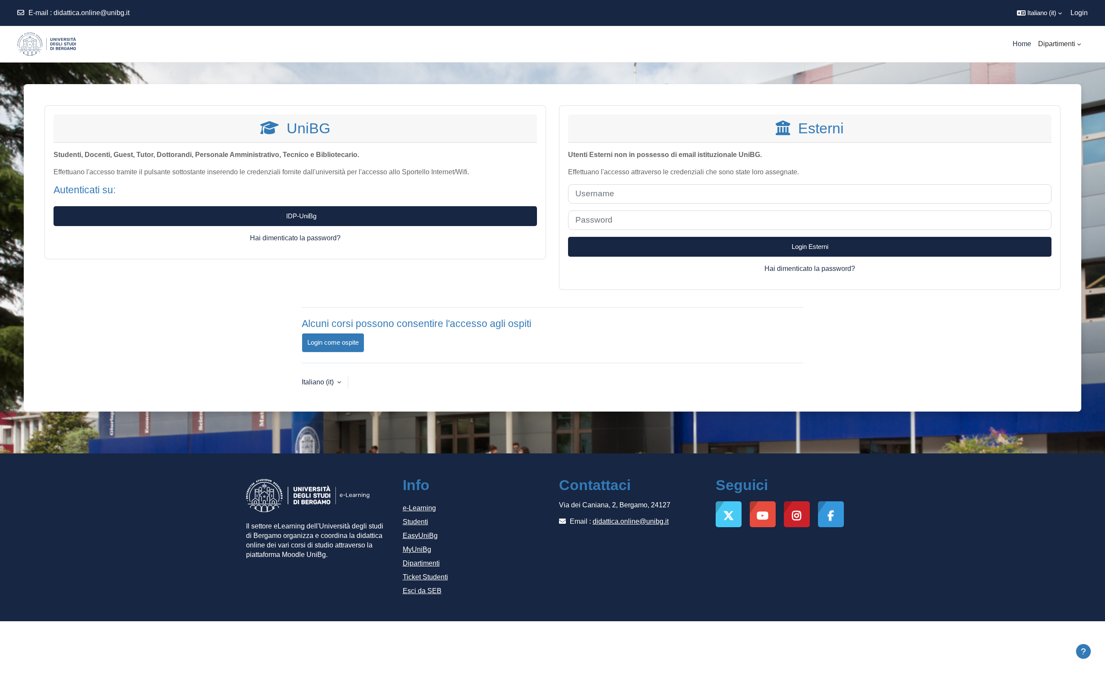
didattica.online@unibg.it (91, 12)
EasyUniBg (420, 535)
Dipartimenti (421, 563)
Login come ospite (333, 342)
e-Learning (419, 508)
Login (1079, 12)
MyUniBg (417, 549)
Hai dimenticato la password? (295, 238)
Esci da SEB (422, 590)
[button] (1039, 13)
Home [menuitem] (1022, 43)
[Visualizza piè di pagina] (1083, 651)
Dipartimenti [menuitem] (1056, 43)
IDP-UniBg (300, 216)
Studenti (415, 521)
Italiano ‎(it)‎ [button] (318, 382)
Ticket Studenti (425, 577)
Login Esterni (810, 246)
